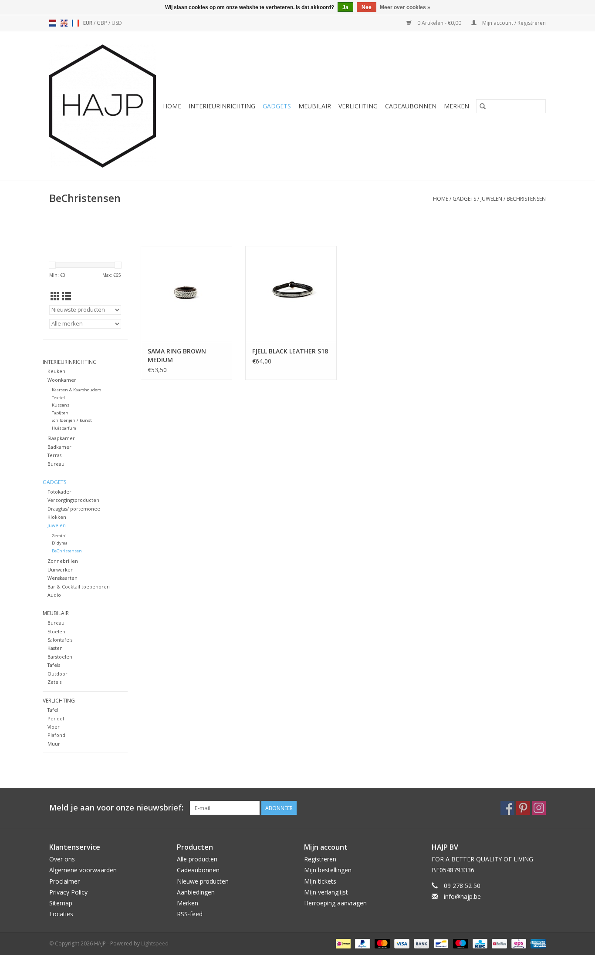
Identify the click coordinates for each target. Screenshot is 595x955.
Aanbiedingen (196, 892)
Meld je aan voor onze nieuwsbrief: (116, 807)
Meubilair (314, 106)
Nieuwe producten (203, 881)
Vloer (53, 726)
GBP (102, 23)
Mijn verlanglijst (326, 892)
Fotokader (59, 491)
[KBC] (479, 943)
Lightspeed (155, 943)
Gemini (59, 535)
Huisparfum (64, 428)
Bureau (55, 464)
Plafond (56, 735)
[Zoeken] (482, 106)
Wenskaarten (62, 578)
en (64, 23)
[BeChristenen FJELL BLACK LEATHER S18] (291, 294)
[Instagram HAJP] (539, 808)
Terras (54, 455)
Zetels (54, 682)
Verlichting (358, 106)
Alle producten (197, 859)
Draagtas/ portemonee (73, 508)
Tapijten (60, 413)
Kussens (60, 405)
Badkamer (59, 447)
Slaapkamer (61, 438)
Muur (53, 743)
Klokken (56, 517)
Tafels (53, 665)
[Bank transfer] (420, 943)
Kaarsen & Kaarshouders (76, 390)
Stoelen (56, 631)
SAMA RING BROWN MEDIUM (177, 355)
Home (172, 106)
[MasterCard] (381, 943)
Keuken (56, 371)
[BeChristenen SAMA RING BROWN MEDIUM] (186, 294)
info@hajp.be (462, 896)
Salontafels (59, 639)
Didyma (60, 543)
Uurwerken (60, 569)
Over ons (62, 859)
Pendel (55, 718)
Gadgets (277, 106)
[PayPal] (362, 943)
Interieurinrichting (222, 106)
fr (75, 23)
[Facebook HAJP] (507, 808)
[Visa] (401, 943)
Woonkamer (61, 380)
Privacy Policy (68, 892)
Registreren (320, 859)
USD (117, 23)
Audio (54, 595)
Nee (367, 7)
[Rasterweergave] (55, 296)
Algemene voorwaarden (83, 870)
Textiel (58, 397)
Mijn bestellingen (328, 870)
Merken (456, 106)
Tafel (52, 709)
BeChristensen (526, 198)
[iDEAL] (342, 943)
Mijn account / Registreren (513, 23)
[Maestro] (460, 943)
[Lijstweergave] (66, 296)
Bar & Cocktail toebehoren (78, 586)
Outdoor (57, 673)
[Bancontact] (440, 943)
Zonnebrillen (62, 561)
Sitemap (60, 903)
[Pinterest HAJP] (523, 808)
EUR (88, 23)
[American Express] (536, 943)
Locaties (61, 914)
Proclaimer (64, 881)
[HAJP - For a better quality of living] (103, 106)
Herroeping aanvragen (335, 903)
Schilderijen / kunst (72, 420)
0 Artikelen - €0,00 (439, 23)
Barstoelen (59, 656)
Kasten (55, 648)
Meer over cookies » (405, 7)
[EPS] (517, 943)
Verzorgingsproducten (73, 500)
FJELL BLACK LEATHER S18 (290, 351)
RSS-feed (190, 914)
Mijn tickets (320, 881)
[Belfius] (498, 943)
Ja (345, 7)
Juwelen (491, 198)
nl (52, 23)
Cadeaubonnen (410, 106)
